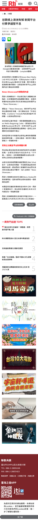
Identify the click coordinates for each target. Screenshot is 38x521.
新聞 (10, 13)
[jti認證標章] (18, 491)
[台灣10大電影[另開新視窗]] (19, 361)
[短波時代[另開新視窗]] (19, 312)
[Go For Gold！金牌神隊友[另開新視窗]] (19, 434)
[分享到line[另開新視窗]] (9, 39)
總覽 (3, 8)
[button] (30, 3)
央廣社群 (31, 476)
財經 (23, 8)
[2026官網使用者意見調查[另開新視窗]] (19, 410)
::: (2, 13)
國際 (30, 8)
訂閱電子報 (22, 476)
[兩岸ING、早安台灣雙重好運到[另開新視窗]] (19, 336)
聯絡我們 (4, 476)
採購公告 (12, 476)
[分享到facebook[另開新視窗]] (3, 39)
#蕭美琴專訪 (13, 8)
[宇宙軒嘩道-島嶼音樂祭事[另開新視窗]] (19, 385)
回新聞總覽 (18, 204)
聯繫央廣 (6, 460)
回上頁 (31, 204)
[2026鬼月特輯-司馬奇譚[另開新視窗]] (19, 287)
